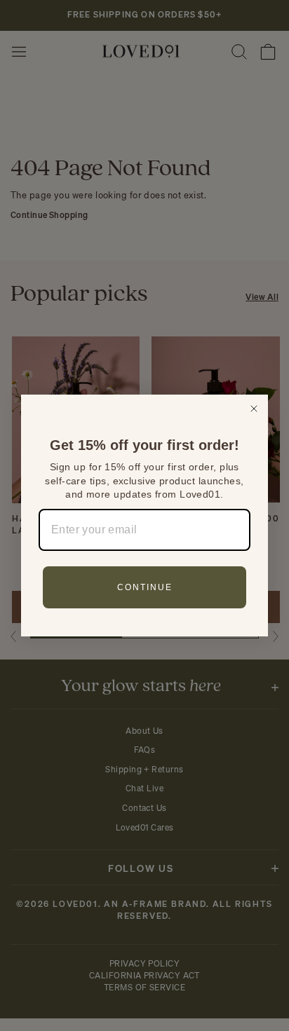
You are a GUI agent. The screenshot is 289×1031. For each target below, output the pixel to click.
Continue (145, 587)
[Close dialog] (254, 409)
